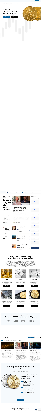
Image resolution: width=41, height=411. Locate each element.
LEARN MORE (7, 285)
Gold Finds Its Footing (6, 352)
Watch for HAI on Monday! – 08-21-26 (22, 245)
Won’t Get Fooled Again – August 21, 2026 (22, 227)
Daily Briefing (4, 197)
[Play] (4, 238)
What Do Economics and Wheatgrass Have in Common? (23, 236)
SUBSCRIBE (30, 337)
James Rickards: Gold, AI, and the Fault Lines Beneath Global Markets (8, 229)
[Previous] (3, 351)
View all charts (35, 247)
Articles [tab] (4, 224)
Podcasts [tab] (5, 222)
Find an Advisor (6, 16)
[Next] (38, 351)
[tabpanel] (7, 233)
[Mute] (10, 238)
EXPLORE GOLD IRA (14, 16)
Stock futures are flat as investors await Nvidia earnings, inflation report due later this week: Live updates (7, 214)
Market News (37, 337)
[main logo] (7, 4)
